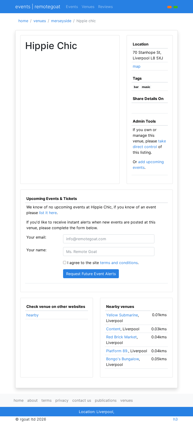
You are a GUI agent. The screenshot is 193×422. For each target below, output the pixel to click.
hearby (32, 315)
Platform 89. (117, 350)
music (146, 87)
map (137, 66)
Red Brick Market (121, 337)
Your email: (36, 237)
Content (113, 329)
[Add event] (169, 7)
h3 (175, 419)
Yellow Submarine (122, 315)
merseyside (61, 20)
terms (46, 400)
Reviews (105, 6)
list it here (48, 212)
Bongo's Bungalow (122, 358)
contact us (81, 400)
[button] (175, 7)
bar (136, 87)
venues (39, 20)
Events (72, 6)
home (23, 20)
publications (106, 400)
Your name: (36, 250)
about (32, 400)
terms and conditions (119, 262)
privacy (61, 400)
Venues (88, 6)
